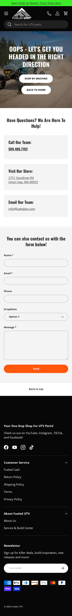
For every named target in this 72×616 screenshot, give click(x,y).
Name (8, 255)
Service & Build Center (18, 528)
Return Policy (12, 477)
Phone (8, 291)
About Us (10, 521)
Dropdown (10, 309)
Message (9, 327)
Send (36, 368)
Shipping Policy (14, 484)
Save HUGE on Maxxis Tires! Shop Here (36, 3)
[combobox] (36, 24)
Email (7, 273)
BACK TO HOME (36, 90)
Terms (8, 492)
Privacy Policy (13, 499)
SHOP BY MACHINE (36, 78)
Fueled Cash (12, 469)
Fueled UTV (17, 606)
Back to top (36, 389)
